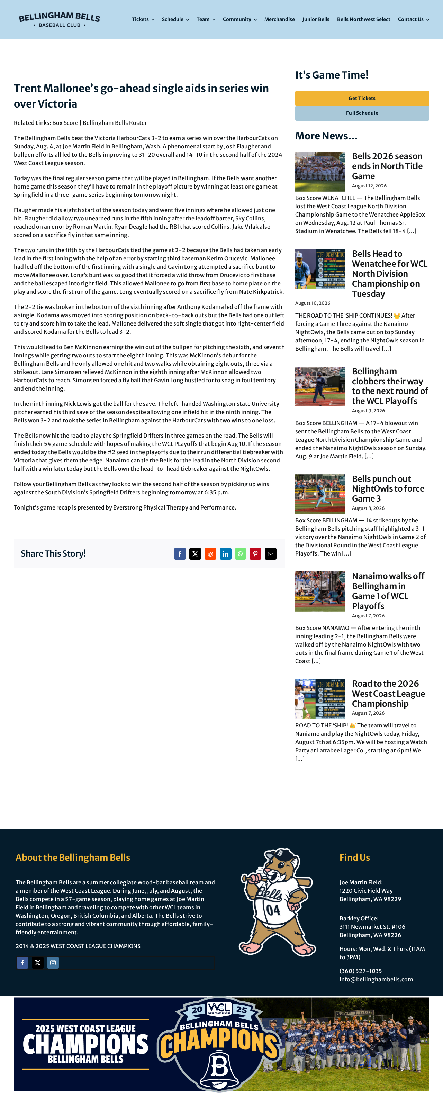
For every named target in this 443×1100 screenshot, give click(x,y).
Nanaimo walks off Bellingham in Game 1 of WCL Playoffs (388, 591)
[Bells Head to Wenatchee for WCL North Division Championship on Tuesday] (320, 269)
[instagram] (53, 963)
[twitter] (38, 963)
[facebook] (22, 963)
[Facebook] (180, 553)
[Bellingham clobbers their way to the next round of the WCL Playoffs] (320, 387)
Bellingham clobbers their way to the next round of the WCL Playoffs (390, 386)
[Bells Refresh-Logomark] (59, 9)
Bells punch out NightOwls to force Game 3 (388, 489)
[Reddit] (210, 553)
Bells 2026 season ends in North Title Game (387, 166)
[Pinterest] (255, 553)
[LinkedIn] (225, 553)
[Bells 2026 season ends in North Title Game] (320, 172)
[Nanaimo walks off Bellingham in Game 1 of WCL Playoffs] (320, 591)
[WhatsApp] (240, 553)
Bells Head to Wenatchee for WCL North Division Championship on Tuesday (390, 273)
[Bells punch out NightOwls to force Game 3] (320, 494)
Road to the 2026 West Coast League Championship (388, 693)
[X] (195, 553)
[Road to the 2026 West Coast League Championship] (320, 699)
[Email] (270, 553)
